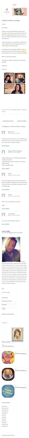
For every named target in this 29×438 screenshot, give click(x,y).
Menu (14, 4)
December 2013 (5, 410)
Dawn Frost (11, 132)
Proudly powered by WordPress (8, 435)
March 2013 (4, 422)
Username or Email (6, 301)
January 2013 (4, 426)
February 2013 (5, 424)
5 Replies (4, 24)
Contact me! (4, 322)
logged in (10, 232)
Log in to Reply (5, 145)
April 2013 (4, 420)
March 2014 (4, 406)
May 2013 (4, 419)
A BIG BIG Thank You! (8, 121)
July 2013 (4, 415)
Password (4, 304)
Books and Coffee (22, 121)
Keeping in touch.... (17, 109)
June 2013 (4, 417)
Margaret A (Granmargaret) (15, 151)
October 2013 (5, 411)
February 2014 (5, 408)
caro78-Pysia (11, 213)
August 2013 (4, 413)
